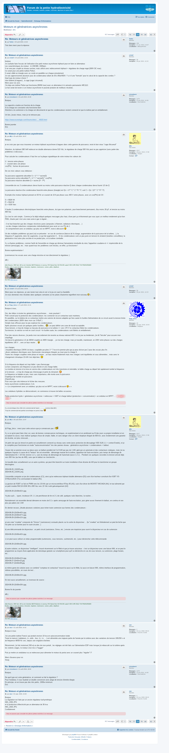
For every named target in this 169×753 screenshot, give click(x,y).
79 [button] (141, 34)
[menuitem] (7, 17)
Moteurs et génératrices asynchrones (25, 26)
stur (130, 625)
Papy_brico (133, 318)
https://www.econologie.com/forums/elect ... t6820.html (26, 120)
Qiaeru (89, 737)
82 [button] (151, 34)
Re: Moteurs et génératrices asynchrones (26, 39)
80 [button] (145, 34)
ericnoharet (133, 94)
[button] (117, 34)
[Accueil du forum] (15, 8)
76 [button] (130, 34)
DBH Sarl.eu (13, 280)
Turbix (131, 38)
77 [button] (134, 34)
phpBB (74, 734)
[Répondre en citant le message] (123, 39)
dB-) (14, 30)
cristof (131, 55)
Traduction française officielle (77, 737)
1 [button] (124, 34)
